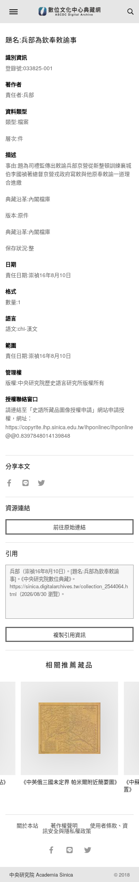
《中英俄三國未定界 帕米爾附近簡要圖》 (70, 782)
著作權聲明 (64, 825)
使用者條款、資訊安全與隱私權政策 (85, 828)
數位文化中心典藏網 (69, 11)
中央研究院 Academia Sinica (41, 874)
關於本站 (27, 825)
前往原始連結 (69, 527)
